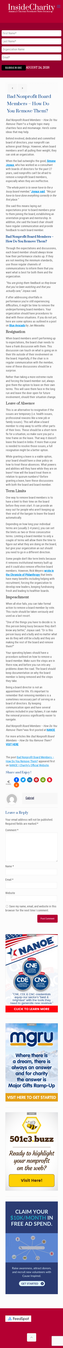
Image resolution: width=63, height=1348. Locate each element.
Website (10, 893)
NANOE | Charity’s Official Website (29, 765)
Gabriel (30, 798)
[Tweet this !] (23, 779)
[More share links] (16, 785)
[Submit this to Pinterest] (36, 779)
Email (9, 879)
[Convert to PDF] (49, 779)
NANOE (51, 730)
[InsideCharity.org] (31, 6)
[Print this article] (43, 779)
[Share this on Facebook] (16, 779)
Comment (11, 830)
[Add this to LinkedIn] (29, 779)
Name (9, 866)
